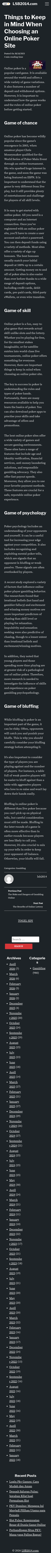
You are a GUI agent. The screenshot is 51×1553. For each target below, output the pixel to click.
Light (5, 4)
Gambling (21, 868)
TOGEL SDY (25, 921)
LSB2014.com (25, 4)
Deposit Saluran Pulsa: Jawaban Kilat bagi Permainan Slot (23, 1496)
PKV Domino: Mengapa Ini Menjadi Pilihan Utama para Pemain (27, 1510)
